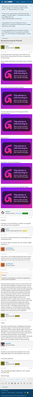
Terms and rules (11, 392)
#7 (31, 349)
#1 (31, 52)
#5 (31, 269)
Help (25, 392)
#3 (31, 235)
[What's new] (27, 1)
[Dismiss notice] (30, 6)
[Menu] (2, 1)
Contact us (3, 392)
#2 (31, 217)
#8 (31, 368)
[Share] (29, 52)
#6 (31, 320)
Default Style (5, 390)
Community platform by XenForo (14, 395)
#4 (31, 254)
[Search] (31, 1)
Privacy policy (19, 392)
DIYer (3, 43)
